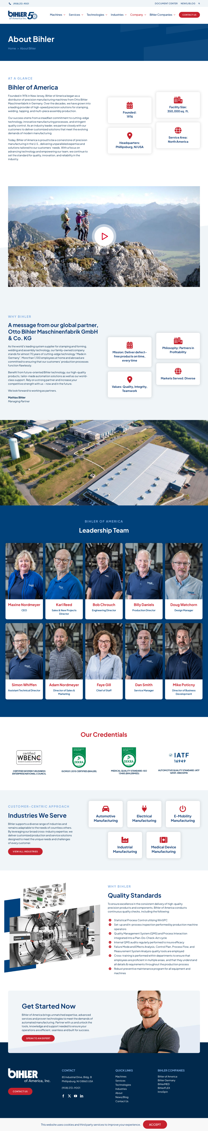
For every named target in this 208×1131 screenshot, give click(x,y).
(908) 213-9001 (21, 3)
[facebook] (63, 1096)
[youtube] (75, 1096)
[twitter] (69, 1096)
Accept (155, 1124)
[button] (199, 3)
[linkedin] (81, 1096)
